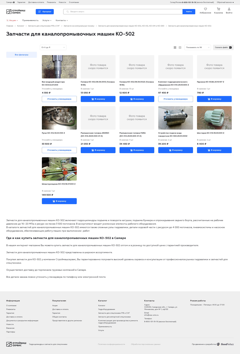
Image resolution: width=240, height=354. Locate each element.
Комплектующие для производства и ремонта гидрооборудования (118, 322)
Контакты (61, 20)
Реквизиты (51, 2)
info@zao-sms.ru (151, 315)
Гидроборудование (106, 309)
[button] (218, 12)
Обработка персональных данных (145, 344)
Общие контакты (59, 317)
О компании (74, 2)
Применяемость (30, 20)
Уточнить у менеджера (59, 99)
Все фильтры (21, 55)
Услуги (45, 20)
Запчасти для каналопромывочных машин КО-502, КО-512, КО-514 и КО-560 (131, 26)
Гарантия (21, 2)
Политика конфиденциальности (111, 344)
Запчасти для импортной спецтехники (114, 317)
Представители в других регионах (67, 321)
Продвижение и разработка (204, 344)
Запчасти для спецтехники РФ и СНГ (44, 26)
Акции (12, 20)
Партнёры (10, 332)
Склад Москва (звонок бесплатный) (192, 2)
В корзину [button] (100, 99)
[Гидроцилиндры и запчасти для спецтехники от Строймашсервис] (16, 11)
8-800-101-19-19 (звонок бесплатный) (160, 322)
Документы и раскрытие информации (22, 321)
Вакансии (10, 328)
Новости (62, 2)
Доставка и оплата (36, 2)
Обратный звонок (224, 2)
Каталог (20, 26)
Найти (189, 12)
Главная (9, 26)
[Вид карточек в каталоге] (175, 47)
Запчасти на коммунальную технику (79, 26)
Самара (9, 2)
